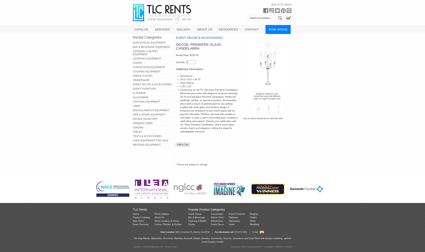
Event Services (140, 224)
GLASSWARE (140, 97)
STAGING (138, 127)
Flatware (233, 217)
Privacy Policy (171, 247)
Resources (228, 29)
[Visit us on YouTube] (289, 11)
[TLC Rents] (162, 23)
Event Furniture (237, 214)
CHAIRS (137, 62)
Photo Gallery (162, 214)
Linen (232, 224)
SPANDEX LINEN (143, 123)
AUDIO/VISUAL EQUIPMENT (149, 42)
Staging (254, 214)
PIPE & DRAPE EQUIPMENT (149, 114)
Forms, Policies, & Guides (168, 224)
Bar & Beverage (196, 217)
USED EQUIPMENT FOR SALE (150, 140)
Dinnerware (217, 221)
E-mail (255, 232)
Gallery (183, 29)
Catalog (141, 29)
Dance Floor (217, 217)
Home (136, 214)
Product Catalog (141, 217)
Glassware (234, 221)
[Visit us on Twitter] (277, 11)
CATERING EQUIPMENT (147, 58)
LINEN (136, 106)
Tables (253, 217)
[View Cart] (288, 20)
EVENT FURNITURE (144, 88)
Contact (252, 29)
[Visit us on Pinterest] (283, 11)
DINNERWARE (141, 80)
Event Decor (217, 224)
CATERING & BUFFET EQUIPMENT (145, 53)
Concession (217, 214)
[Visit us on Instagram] (271, 11)
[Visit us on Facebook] (265, 11)
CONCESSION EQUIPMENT (149, 67)
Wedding (254, 224)
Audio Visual (194, 214)
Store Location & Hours (167, 221)
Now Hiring (278, 29)
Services (162, 29)
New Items (138, 221)
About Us (204, 29)
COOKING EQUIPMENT (146, 71)
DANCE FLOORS (143, 75)
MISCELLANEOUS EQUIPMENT (151, 110)
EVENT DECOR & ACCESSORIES (152, 84)
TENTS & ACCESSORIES (147, 136)
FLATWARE (139, 93)
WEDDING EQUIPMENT (147, 144)
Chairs (191, 224)
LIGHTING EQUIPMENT (146, 101)
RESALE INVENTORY (145, 118)
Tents (252, 221)
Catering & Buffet (197, 221)
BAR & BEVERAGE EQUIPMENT (151, 47)
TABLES (137, 131)
